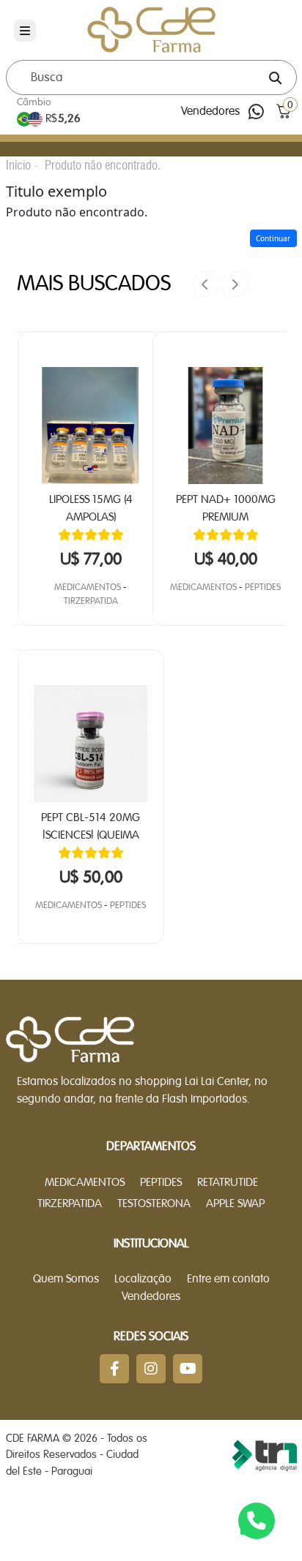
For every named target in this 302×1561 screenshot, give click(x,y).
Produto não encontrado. (103, 165)
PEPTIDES (128, 905)
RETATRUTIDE (227, 1183)
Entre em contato (228, 1279)
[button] (284, 111)
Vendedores (210, 112)
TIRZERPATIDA (91, 601)
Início (18, 165)
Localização (143, 1279)
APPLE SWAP (235, 1204)
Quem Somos (66, 1279)
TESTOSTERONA (154, 1204)
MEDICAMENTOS (87, 587)
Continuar (273, 238)
